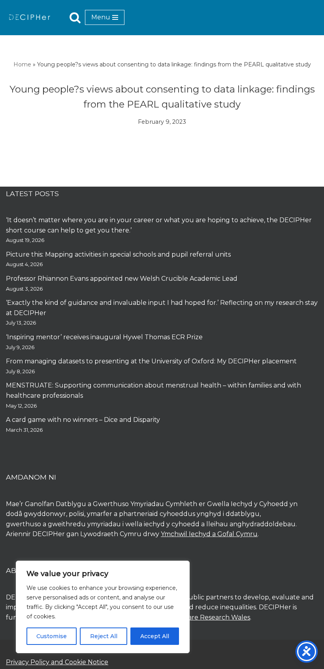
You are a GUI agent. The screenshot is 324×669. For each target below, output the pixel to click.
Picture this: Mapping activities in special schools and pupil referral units (119, 254)
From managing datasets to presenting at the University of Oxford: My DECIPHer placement (151, 361)
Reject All (103, 636)
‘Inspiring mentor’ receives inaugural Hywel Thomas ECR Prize (104, 337)
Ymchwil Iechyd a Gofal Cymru (209, 534)
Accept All (154, 636)
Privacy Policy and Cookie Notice (57, 662)
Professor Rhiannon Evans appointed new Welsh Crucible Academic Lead (121, 278)
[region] (103, 607)
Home (22, 64)
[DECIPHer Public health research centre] (29, 17)
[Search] (75, 17)
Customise (51, 636)
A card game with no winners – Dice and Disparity (83, 419)
